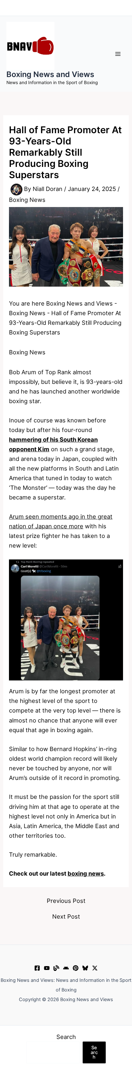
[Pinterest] (75, 968)
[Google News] (66, 968)
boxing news (86, 873)
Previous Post (66, 901)
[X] (95, 968)
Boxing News (27, 199)
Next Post (66, 916)
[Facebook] (37, 968)
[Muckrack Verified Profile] (56, 968)
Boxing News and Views (50, 74)
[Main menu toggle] (118, 53)
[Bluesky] (85, 968)
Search (66, 1036)
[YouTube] (47, 968)
